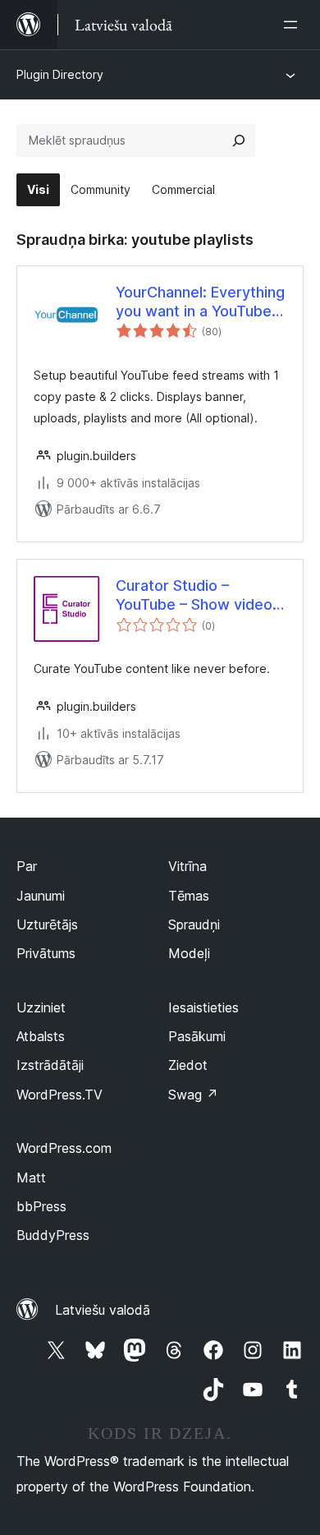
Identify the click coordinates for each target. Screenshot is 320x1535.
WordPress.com (64, 1148)
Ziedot (188, 1065)
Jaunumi (40, 895)
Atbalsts (40, 1036)
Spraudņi (194, 924)
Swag (193, 1094)
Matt (31, 1177)
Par (26, 866)
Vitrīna (187, 866)
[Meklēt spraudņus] (238, 140)
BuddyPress (52, 1235)
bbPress (41, 1206)
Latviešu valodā (102, 1310)
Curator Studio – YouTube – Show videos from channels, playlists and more (198, 596)
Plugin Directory (59, 74)
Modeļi (189, 953)
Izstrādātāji (50, 1065)
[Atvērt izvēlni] (293, 24)
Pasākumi (197, 1036)
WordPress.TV (59, 1094)
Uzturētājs (47, 924)
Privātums (45, 953)
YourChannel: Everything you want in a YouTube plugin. (200, 302)
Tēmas (188, 895)
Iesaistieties (203, 1007)
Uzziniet (41, 1007)
